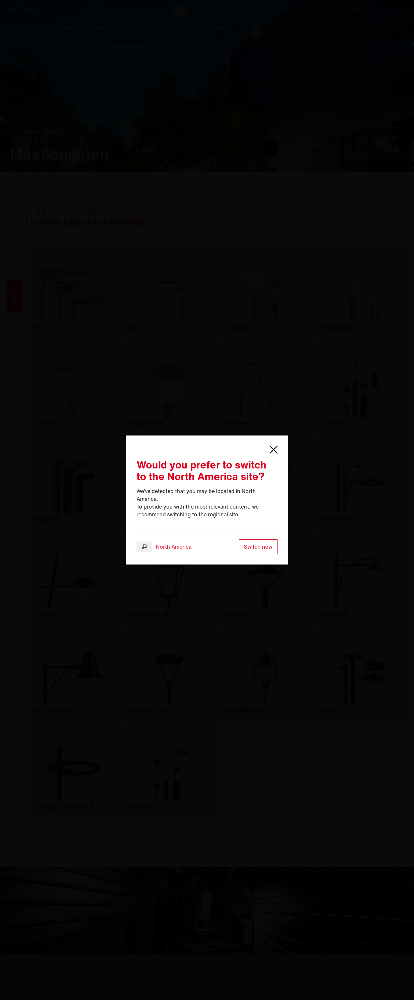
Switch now (258, 547)
